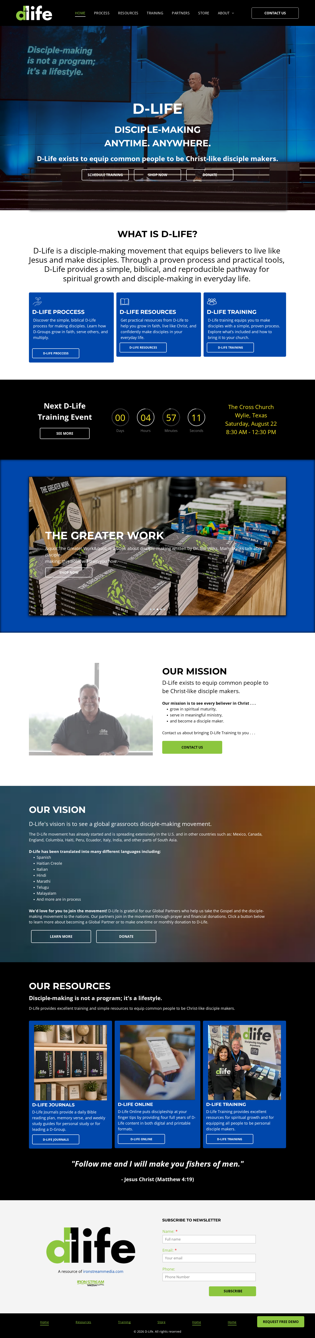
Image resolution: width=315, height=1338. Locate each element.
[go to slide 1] (151, 609)
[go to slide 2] (154, 609)
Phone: (168, 1269)
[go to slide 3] (157, 609)
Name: (168, 1231)
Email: (168, 1250)
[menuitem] (80, 12)
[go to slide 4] (161, 609)
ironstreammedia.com (103, 1271)
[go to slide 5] (164, 609)
